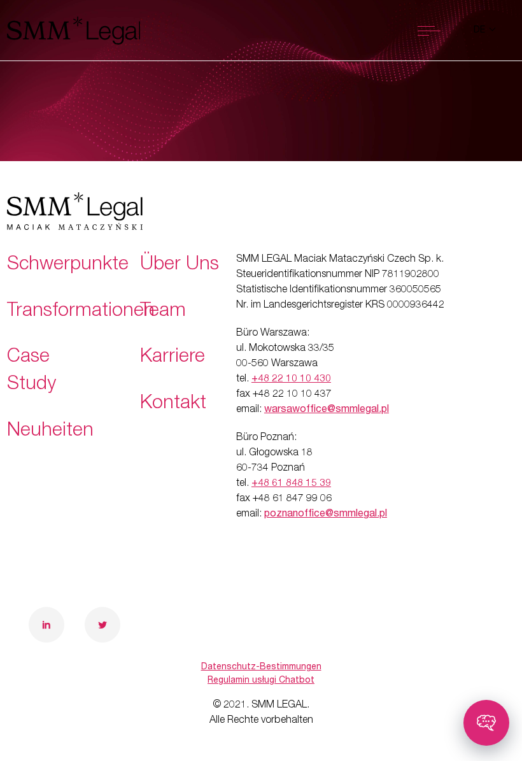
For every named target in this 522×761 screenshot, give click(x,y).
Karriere (172, 357)
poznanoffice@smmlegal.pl (325, 514)
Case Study (31, 371)
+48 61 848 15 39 (291, 484)
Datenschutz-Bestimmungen (261, 667)
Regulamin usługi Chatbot (261, 680)
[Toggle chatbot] (486, 723)
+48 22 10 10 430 (291, 379)
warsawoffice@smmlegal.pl (326, 410)
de (481, 30)
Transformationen (81, 312)
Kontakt (173, 404)
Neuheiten (50, 431)
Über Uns (179, 265)
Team (163, 312)
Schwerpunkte (68, 265)
